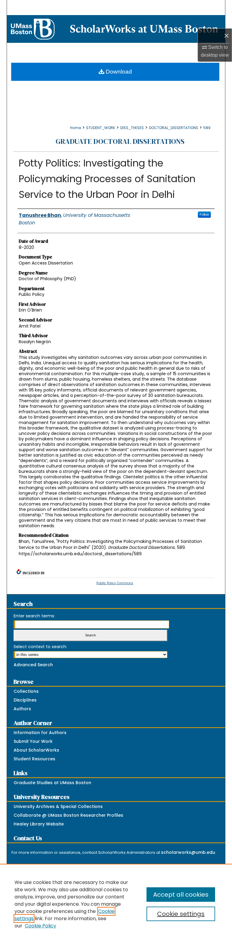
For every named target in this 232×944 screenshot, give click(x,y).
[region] (116, 904)
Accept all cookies (180, 894)
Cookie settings (181, 914)
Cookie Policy (40, 925)
